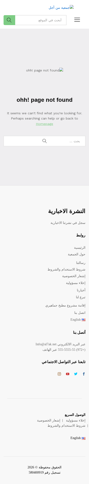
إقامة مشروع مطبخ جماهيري (65, 305)
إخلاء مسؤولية (75, 283)
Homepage (44, 124)
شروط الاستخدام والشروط (66, 269)
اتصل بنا (79, 313)
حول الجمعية (76, 254)
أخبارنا (81, 290)
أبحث (9, 20)
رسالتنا (80, 263)
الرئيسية (79, 247)
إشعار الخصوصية (73, 276)
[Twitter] (76, 374)
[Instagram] (59, 374)
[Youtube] (68, 374)
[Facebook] (84, 374)
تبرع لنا (80, 297)
